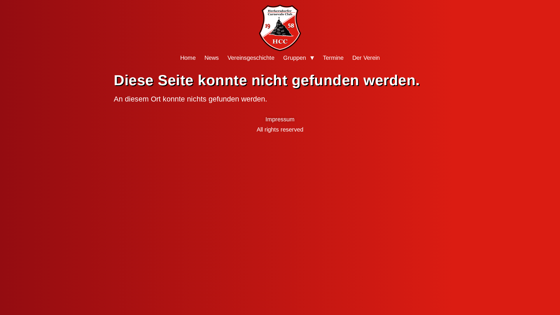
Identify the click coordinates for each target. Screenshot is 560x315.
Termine (333, 58)
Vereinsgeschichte (251, 58)
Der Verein (366, 58)
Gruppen (294, 58)
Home (188, 58)
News (211, 58)
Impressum (280, 119)
